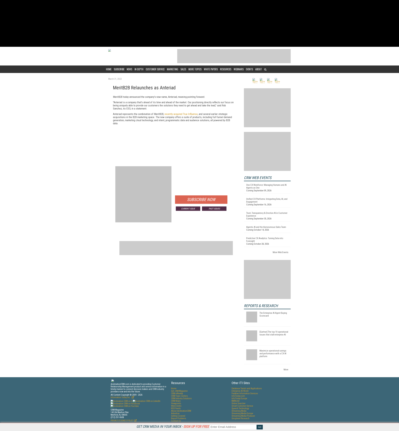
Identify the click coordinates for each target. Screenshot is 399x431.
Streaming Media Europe (242, 413)
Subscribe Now (201, 199)
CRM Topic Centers (179, 396)
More (286, 369)
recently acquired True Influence (181, 114)
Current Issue (188, 208)
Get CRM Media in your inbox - (172, 427)
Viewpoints (176, 403)
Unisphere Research (240, 418)
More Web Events (280, 252)
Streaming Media (239, 411)
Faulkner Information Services (245, 393)
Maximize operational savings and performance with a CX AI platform (273, 353)
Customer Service (155, 69)
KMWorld (235, 401)
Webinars (239, 69)
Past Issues (214, 208)
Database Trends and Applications (247, 388)
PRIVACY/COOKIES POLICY (122, 420)
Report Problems (178, 418)
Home (108, 69)
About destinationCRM (181, 411)
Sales (183, 69)
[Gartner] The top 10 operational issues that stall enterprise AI (274, 333)
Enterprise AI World (240, 391)
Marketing (172, 69)
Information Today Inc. (121, 397)
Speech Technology (240, 408)
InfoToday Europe (239, 398)
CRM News (176, 401)
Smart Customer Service (242, 406)
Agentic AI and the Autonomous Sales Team (266, 227)
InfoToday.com (238, 396)
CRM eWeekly (177, 393)
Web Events (176, 406)
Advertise (175, 413)
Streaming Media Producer (243, 416)
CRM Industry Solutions (181, 398)
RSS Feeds (176, 408)
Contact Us (176, 421)
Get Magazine (179, 391)
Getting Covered (178, 416)
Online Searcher (238, 403)
